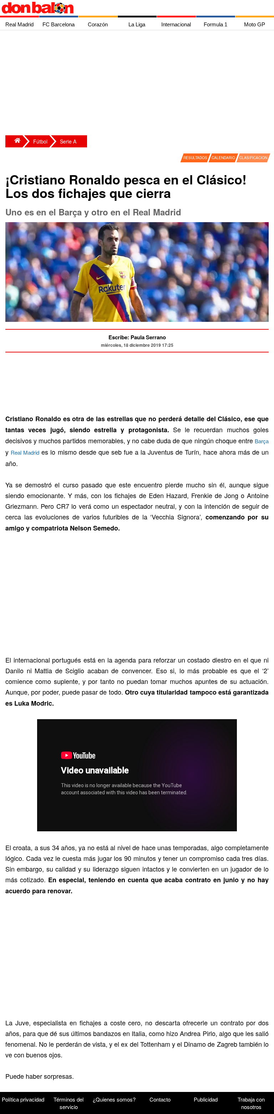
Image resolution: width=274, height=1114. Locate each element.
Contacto (160, 1099)
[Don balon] (129, 8)
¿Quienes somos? (114, 1099)
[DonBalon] (13, 141)
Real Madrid (25, 452)
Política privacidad (23, 1099)
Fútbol (40, 141)
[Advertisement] (139, 84)
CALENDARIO (223, 157)
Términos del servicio (68, 1102)
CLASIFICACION (253, 157)
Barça (262, 441)
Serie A (68, 141)
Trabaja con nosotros (251, 1102)
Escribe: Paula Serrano (137, 337)
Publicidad (206, 1099)
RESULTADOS (195, 157)
